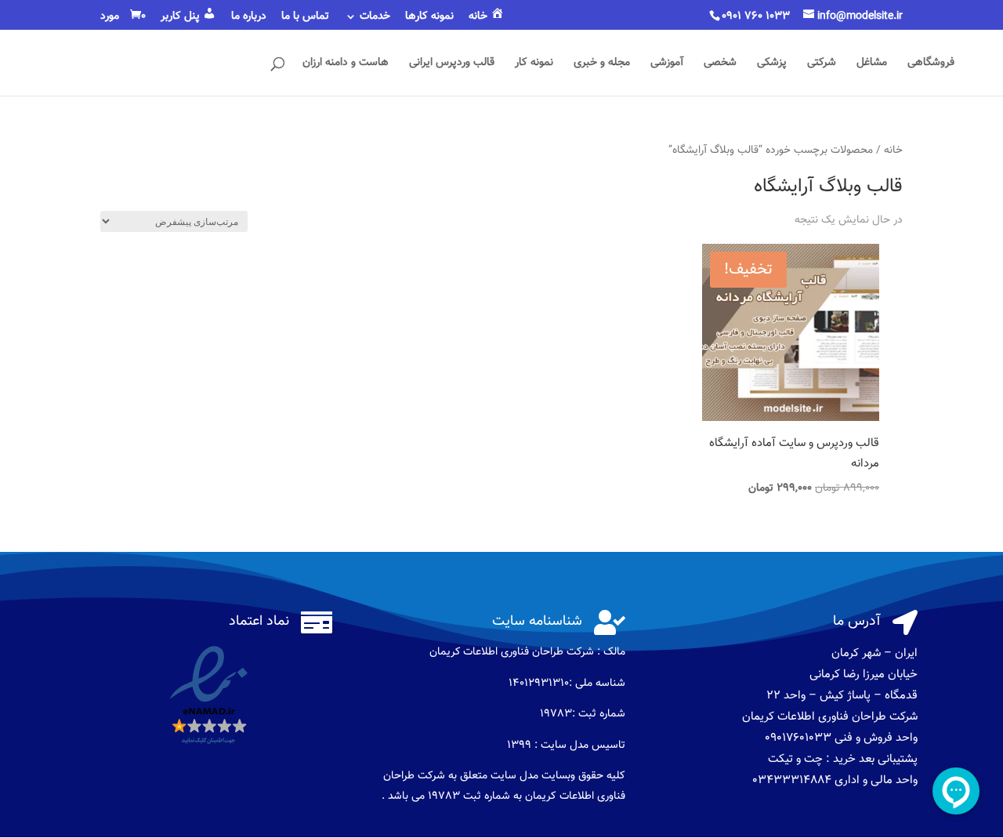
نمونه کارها (429, 18)
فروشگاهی (930, 64)
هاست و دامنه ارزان (345, 64)
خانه (893, 150)
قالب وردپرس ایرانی (451, 64)
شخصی (720, 64)
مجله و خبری (602, 64)
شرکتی (821, 64)
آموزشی (666, 64)
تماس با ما (305, 18)
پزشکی (772, 64)
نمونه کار (534, 64)
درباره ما (248, 18)
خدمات (375, 18)
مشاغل (871, 64)
